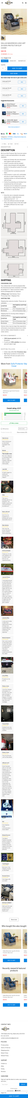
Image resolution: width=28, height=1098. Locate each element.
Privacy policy (5, 1045)
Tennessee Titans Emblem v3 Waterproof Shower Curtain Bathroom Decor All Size (13, 113)
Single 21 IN (7, 58)
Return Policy (4, 1053)
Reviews (3, 1071)
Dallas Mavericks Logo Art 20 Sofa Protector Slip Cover (11, 951)
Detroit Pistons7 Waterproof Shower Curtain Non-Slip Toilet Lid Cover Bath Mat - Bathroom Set (12, 105)
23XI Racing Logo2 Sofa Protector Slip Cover (11, 391)
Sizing (2, 1069)
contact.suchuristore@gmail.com (10, 1038)
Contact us (4, 1063)
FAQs (2, 1066)
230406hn (10, 137)
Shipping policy (5, 1050)
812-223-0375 (5, 1036)
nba (2, 139)
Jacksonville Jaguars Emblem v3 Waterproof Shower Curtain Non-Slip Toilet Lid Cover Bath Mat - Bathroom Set (13, 121)
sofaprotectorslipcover (19, 137)
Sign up (23, 1084)
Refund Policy (5, 1055)
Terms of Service (5, 1047)
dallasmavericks (7, 139)
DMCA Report (10, 1090)
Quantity (3, 65)
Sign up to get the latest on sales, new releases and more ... (14, 1080)
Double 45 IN (13, 60)
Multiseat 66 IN (21, 60)
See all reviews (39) (14, 410)
